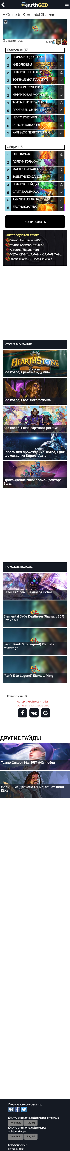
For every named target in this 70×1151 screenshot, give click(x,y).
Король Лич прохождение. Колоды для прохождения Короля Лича (34, 454)
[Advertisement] (35, 304)
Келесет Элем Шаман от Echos (28, 592)
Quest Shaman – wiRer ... (27, 240)
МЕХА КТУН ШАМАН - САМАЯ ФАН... (36, 254)
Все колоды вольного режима (27, 400)
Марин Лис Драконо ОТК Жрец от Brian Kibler (32, 788)
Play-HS (31, 1122)
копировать (35, 221)
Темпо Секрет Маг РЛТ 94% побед (28, 763)
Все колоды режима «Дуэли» (27, 372)
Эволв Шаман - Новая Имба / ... (32, 259)
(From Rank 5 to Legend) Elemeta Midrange (29, 646)
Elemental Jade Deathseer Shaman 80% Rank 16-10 (34, 618)
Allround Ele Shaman (24, 249)
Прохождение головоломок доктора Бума (33, 482)
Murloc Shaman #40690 (27, 245)
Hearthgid (15, 1122)
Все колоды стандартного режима (31, 428)
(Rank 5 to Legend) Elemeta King (28, 676)
